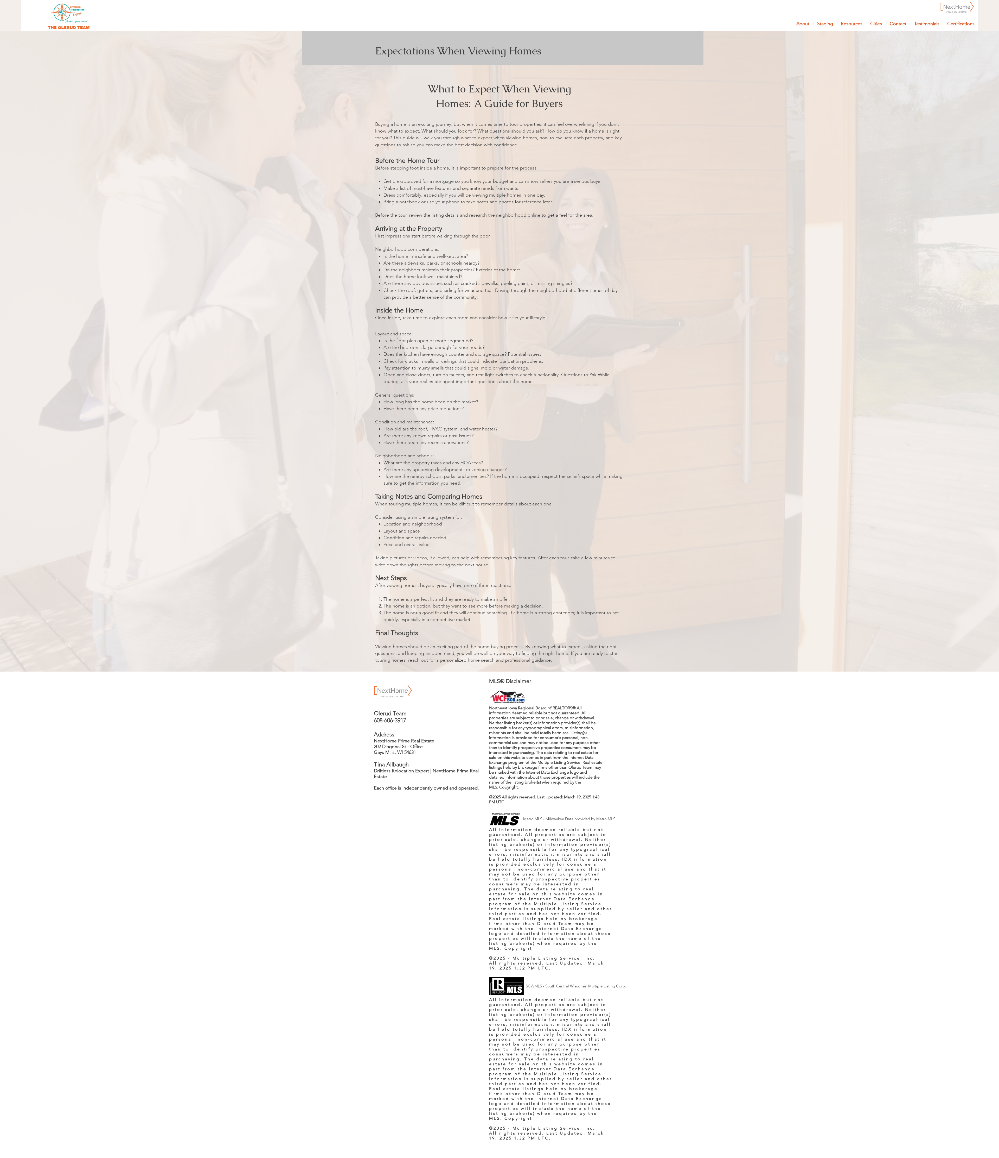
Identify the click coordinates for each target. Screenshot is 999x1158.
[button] (851, 23)
